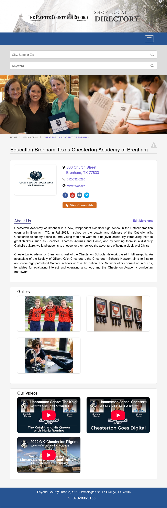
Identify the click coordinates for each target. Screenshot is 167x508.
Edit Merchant (143, 220)
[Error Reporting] (154, 145)
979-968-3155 (84, 497)
